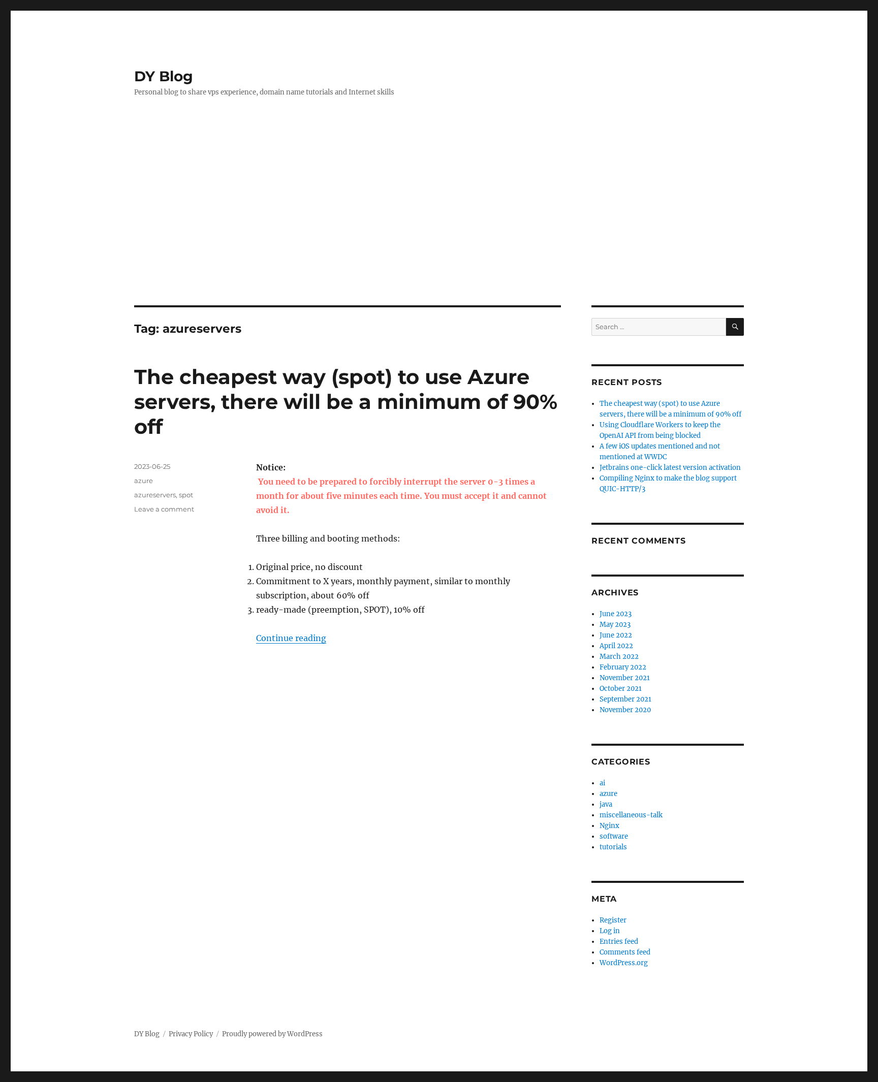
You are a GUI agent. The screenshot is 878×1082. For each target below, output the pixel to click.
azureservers (155, 495)
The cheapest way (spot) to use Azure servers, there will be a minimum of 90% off (345, 401)
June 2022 (616, 635)
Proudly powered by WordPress (272, 1034)
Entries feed (619, 941)
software (614, 836)
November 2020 (625, 710)
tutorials (613, 847)
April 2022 (616, 646)
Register (613, 920)
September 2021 (625, 699)
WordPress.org (624, 963)
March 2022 (619, 656)
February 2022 (623, 667)
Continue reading (291, 638)
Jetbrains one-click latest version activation (670, 467)
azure (143, 480)
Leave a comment (164, 509)
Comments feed (625, 952)
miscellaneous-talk (631, 815)
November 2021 (625, 678)
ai (602, 783)
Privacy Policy (191, 1034)
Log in (610, 931)
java (606, 804)
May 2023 (615, 624)
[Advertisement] (439, 229)
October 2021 (621, 688)
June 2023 (616, 614)
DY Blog (163, 76)
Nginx (609, 825)
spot (186, 495)
